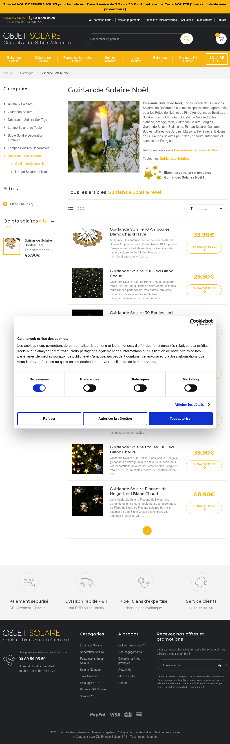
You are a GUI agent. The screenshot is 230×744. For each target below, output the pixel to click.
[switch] (89, 388)
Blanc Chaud (21, 204)
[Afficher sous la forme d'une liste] (70, 207)
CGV (53, 732)
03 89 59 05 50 (44, 17)
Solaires (183, 158)
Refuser (49, 418)
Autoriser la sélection (115, 418)
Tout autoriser (181, 418)
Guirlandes (168, 158)
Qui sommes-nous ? (101, 20)
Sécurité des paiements (74, 732)
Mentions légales (103, 732)
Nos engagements (129, 20)
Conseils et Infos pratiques (160, 20)
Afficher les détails (189, 404)
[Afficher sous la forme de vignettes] (81, 207)
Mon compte (204, 20)
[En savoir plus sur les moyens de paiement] (97, 714)
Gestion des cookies (167, 732)
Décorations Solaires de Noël (196, 150)
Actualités (187, 20)
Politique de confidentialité (134, 732)
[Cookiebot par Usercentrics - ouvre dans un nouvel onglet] (193, 322)
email (159, 687)
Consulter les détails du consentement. (184, 687)
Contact (221, 20)
